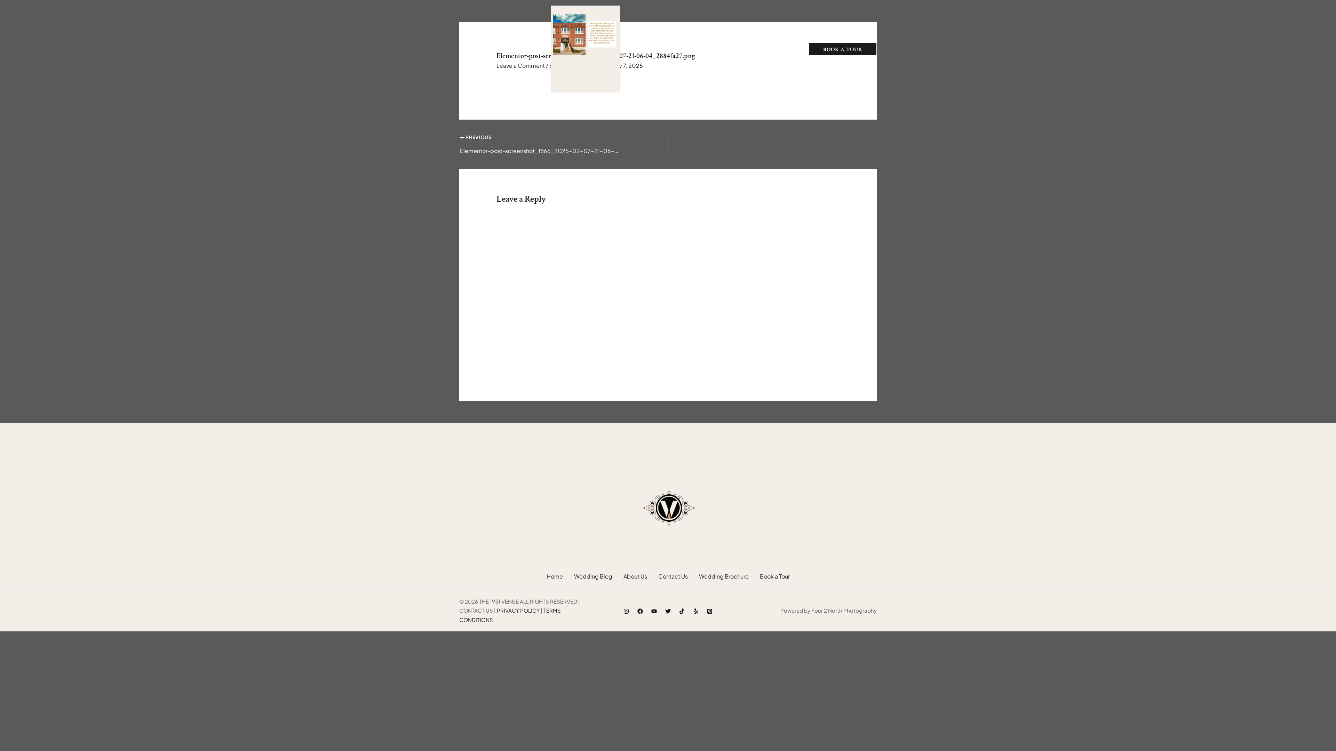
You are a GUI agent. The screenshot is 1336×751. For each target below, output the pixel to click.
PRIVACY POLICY (518, 610)
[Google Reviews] (490, 50)
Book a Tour (775, 576)
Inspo (725, 49)
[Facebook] (462, 50)
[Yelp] (696, 611)
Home (645, 49)
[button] (705, 49)
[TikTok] (504, 50)
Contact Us (673, 576)
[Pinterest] (710, 611)
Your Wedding (682, 49)
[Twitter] (668, 611)
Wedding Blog (593, 576)
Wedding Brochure (724, 576)
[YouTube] (654, 611)
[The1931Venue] (585, 48)
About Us (761, 49)
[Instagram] (476, 50)
